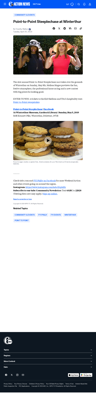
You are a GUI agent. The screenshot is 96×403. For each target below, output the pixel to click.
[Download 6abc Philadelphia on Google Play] (86, 375)
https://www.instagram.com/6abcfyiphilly (46, 187)
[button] (4, 4)
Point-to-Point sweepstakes (26, 102)
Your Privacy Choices (20, 383)
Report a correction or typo (22, 199)
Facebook (49, 109)
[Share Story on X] (59, 28)
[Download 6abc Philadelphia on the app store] (73, 375)
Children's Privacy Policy (36, 383)
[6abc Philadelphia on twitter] (11, 375)
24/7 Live (37, 4)
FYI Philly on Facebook (44, 180)
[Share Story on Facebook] (54, 28)
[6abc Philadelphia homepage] (19, 4)
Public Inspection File (10, 386)
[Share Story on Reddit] (65, 28)
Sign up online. (50, 193)
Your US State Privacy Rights (55, 383)
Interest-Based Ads (81, 383)
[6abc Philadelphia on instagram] (17, 375)
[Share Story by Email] (75, 28)
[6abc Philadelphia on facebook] (6, 375)
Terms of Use (69, 383)
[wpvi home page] (8, 340)
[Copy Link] (81, 28)
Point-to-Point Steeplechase (27, 109)
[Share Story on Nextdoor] (70, 28)
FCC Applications (24, 386)
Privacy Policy (8, 383)
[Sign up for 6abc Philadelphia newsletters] (23, 375)
